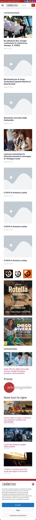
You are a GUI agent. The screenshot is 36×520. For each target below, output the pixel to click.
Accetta (18, 505)
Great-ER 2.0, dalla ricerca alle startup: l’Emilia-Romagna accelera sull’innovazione (16, 371)
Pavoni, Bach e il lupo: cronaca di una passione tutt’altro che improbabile (17, 420)
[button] (33, 484)
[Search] (33, 5)
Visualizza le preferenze (18, 515)
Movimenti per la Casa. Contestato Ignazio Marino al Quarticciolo (17, 81)
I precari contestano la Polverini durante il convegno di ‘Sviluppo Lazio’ (17, 156)
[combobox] (26, 5)
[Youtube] (30, 1)
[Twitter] (27, 1)
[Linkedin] (32, 1)
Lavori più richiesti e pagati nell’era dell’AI (15, 446)
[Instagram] (35, 1)
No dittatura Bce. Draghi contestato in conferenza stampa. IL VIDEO (15, 43)
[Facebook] (25, 1)
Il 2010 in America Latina (15, 192)
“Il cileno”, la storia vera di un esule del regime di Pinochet (15, 470)
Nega (18, 510)
